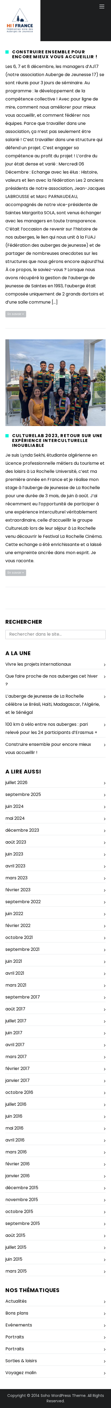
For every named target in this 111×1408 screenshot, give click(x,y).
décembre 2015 (21, 1188)
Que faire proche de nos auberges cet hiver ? (51, 680)
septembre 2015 (22, 1223)
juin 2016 (13, 1116)
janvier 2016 (17, 1176)
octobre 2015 (19, 1211)
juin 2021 (13, 961)
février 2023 (17, 890)
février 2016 (17, 1164)
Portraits (14, 1337)
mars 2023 (16, 878)
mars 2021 (15, 985)
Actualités (16, 1301)
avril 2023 (15, 866)
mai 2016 (14, 1128)
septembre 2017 (22, 997)
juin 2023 (14, 854)
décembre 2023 (22, 830)
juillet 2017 (15, 1021)
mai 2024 (15, 818)
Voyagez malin (20, 1373)
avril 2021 (14, 973)
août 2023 (15, 842)
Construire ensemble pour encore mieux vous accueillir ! (55, 54)
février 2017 (17, 1068)
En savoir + (16, 314)
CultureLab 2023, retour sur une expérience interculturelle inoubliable (57, 440)
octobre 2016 (19, 1092)
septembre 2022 (23, 902)
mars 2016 (16, 1152)
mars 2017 (16, 1056)
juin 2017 (13, 1033)
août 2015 (15, 1235)
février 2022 (17, 925)
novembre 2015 (21, 1199)
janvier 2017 (17, 1080)
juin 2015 (13, 1259)
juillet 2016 (15, 1104)
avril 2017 (15, 1045)
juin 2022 (14, 914)
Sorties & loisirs (21, 1361)
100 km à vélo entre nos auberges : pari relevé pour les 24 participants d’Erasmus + (51, 728)
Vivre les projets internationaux (38, 664)
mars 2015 (16, 1271)
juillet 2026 (16, 782)
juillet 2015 (15, 1247)
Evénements (18, 1325)
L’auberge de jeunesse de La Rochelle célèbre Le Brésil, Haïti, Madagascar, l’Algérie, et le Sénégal (52, 704)
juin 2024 (14, 806)
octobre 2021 (19, 937)
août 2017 (15, 1009)
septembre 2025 (23, 794)
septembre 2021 (22, 949)
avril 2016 (15, 1140)
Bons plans (16, 1313)
